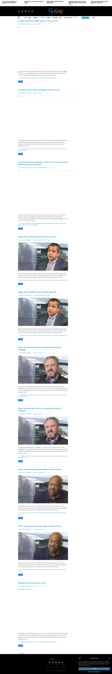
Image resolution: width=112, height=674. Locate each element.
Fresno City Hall (37, 280)
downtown (46, 395)
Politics (61, 512)
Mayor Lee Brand (44, 280)
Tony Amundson (34, 224)
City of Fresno (30, 395)
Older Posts (21, 653)
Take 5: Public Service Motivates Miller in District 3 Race (39, 469)
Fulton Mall (42, 512)
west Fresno (24, 396)
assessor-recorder (25, 223)
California (50, 5)
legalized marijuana (55, 512)
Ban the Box (32, 223)
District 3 (29, 77)
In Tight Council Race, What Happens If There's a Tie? (38, 21)
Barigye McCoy (24, 641)
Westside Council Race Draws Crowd (32, 583)
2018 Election (23, 395)
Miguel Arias (49, 77)
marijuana (42, 148)
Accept (94, 668)
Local (37, 23)
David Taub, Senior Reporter (25, 23)
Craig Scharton (24, 77)
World (53, 665)
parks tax (62, 148)
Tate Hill (53, 77)
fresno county (63, 223)
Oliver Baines (53, 148)
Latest (34, 23)
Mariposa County (21, 224)
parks (58, 148)
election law (34, 77)
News (40, 23)
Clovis (44, 223)
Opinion (63, 665)
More (20, 81)
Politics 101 (44, 167)
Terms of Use (56, 667)
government (47, 512)
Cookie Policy (90, 671)
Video (48, 239)
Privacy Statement (97, 671)
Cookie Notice (63, 667)
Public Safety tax (63, 280)
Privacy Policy (49, 667)
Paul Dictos (28, 224)
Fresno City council (41, 77)
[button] (109, 658)
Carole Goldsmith (39, 223)
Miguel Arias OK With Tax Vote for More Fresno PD (37, 237)
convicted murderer (50, 223)
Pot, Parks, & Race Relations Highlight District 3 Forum (39, 90)
